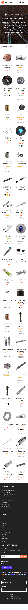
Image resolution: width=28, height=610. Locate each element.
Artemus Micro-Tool (20, 281)
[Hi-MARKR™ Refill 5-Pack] (7, 180)
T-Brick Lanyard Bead (7, 374)
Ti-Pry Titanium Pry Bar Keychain (20, 350)
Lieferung (4, 502)
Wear (3, 527)
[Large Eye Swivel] (7, 292)
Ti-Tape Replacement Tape (20, 164)
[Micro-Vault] (21, 108)
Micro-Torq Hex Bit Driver (7, 260)
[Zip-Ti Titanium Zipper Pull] (7, 80)
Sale (2, 536)
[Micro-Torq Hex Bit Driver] (7, 251)
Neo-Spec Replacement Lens (21, 260)
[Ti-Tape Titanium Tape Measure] (21, 80)
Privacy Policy (14, 596)
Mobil (3, 525)
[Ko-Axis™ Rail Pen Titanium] (21, 465)
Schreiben (4, 523)
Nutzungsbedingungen (14, 598)
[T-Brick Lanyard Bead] (7, 366)
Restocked (4, 538)
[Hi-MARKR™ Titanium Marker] (7, 204)
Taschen (3, 518)
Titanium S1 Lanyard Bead (7, 164)
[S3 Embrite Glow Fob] (7, 390)
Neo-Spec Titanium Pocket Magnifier (7, 473)
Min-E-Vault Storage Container (20, 301)
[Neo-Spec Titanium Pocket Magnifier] (7, 465)
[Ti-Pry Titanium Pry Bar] (21, 366)
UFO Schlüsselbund (7, 424)
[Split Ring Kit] (7, 131)
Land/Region (5, 579)
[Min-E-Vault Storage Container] (21, 292)
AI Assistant (7, 496)
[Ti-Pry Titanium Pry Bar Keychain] (21, 341)
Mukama (16, 594)
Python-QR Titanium (7, 349)
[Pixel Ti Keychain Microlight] (21, 390)
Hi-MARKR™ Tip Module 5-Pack (20, 188)
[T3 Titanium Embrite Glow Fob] (21, 317)
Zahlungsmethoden (7, 500)
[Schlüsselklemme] (21, 204)
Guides (3, 540)
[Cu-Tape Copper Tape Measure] (7, 57)
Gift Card (4, 542)
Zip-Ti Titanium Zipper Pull (7, 89)
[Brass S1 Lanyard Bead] (7, 108)
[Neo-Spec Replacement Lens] (21, 251)
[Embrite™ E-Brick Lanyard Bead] (21, 131)
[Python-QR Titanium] (7, 341)
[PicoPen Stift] (7, 228)
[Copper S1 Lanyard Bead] (7, 317)
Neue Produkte (5, 532)
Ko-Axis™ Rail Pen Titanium (21, 473)
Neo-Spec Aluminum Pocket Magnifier (20, 450)
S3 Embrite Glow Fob (7, 398)
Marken (3, 531)
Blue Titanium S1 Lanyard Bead (20, 237)
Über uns (4, 508)
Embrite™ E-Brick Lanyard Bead (20, 139)
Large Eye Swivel (7, 300)
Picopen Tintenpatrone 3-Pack (7, 450)
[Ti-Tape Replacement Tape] (21, 155)
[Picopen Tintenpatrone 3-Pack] (7, 442)
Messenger (12, 494)
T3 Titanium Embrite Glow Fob (20, 325)
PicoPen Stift (7, 236)
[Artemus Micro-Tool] (21, 273)
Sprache (3, 586)
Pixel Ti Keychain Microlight (20, 399)
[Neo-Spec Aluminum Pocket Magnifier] (21, 442)
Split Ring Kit (7, 138)
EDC (2, 521)
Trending (4, 534)
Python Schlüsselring (20, 424)
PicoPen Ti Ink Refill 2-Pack (7, 281)
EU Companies (5, 506)
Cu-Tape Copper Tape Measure (7, 66)
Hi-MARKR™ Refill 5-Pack (7, 188)
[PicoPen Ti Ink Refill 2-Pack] (7, 273)
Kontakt (3, 499)
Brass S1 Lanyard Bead (7, 116)
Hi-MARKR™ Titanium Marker (7, 213)
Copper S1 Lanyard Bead (7, 325)
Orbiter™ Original (20, 65)
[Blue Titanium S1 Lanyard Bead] (21, 228)
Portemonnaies (5, 520)
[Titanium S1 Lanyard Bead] (7, 155)
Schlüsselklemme (20, 212)
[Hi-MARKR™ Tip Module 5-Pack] (21, 180)
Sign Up (23, 556)
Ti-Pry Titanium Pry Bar (20, 374)
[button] (20, 2)
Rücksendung (5, 504)
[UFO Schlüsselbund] (7, 416)
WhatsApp (4, 494)
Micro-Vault (21, 116)
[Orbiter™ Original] (21, 57)
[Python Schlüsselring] (21, 416)
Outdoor (4, 529)
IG (2, 496)
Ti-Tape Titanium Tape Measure (20, 89)
